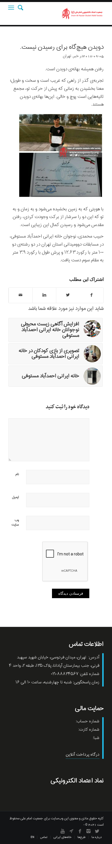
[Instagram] (88, 831)
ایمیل (15, 497)
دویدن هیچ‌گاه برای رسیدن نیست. (62, 47)
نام (17, 474)
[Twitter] (97, 831)
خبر (76, 56)
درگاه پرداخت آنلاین (82, 755)
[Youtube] (62, 831)
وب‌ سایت (15, 522)
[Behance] (71, 831)
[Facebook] (80, 831)
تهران (67, 56)
